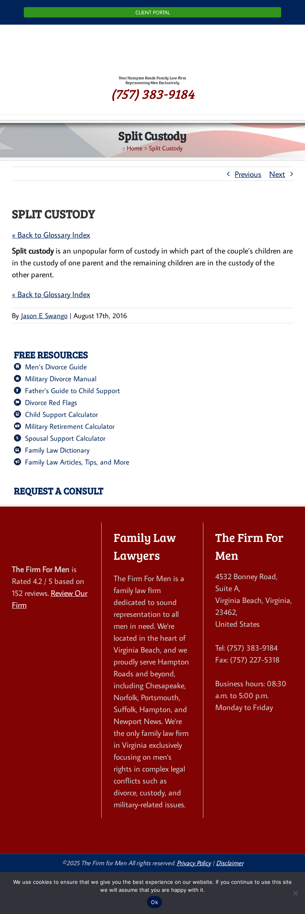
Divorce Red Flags (51, 402)
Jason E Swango (44, 315)
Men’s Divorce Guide (56, 366)
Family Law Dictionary (57, 450)
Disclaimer (229, 863)
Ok (154, 902)
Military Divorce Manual (61, 378)
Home (135, 148)
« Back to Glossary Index (51, 234)
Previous (248, 174)
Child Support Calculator (61, 414)
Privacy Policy (194, 863)
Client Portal (152, 12)
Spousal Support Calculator (65, 438)
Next (277, 174)
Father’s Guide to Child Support (72, 390)
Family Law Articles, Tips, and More (77, 462)
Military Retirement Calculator (70, 426)
